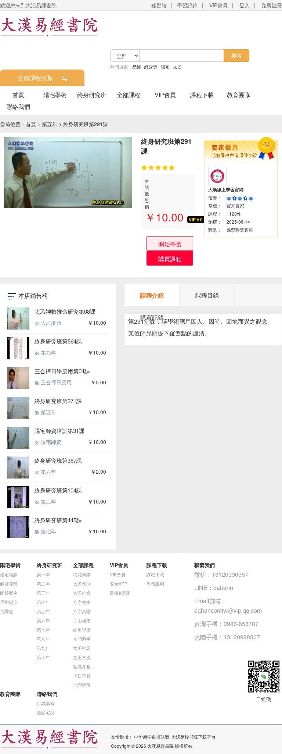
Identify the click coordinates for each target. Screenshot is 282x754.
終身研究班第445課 (58, 520)
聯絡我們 (18, 106)
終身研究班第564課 (58, 341)
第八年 (43, 639)
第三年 (43, 593)
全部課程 (128, 94)
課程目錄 (207, 295)
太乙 (177, 66)
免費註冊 (271, 5)
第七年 (47, 531)
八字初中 (82, 602)
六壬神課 (82, 648)
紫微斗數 (82, 666)
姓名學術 (82, 629)
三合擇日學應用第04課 (62, 371)
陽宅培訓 (9, 574)
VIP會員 (218, 5)
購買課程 (170, 259)
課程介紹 (152, 295)
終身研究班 (91, 94)
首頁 (18, 94)
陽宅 (165, 66)
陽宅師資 (50, 441)
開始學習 (170, 244)
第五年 (49, 124)
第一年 (43, 574)
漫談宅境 (45, 712)
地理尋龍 (82, 685)
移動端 (159, 5)
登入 (244, 5)
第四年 (43, 602)
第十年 (43, 657)
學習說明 (155, 583)
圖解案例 (9, 593)
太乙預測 (82, 583)
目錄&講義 (120, 593)
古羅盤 (6, 611)
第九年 (47, 352)
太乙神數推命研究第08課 (65, 311)
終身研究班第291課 (85, 124)
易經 (136, 66)
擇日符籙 (82, 675)
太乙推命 (50, 322)
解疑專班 (9, 583)
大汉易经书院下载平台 (193, 736)
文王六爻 (82, 657)
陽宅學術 (55, 94)
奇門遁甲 (82, 639)
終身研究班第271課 (58, 401)
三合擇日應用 (55, 382)
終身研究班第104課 (58, 490)
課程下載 (202, 94)
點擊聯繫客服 (240, 230)
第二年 (47, 501)
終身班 (151, 66)
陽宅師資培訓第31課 (59, 430)
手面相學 (82, 620)
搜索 (236, 55)
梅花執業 (82, 574)
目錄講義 (45, 703)
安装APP (118, 583)
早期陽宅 (9, 602)
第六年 (47, 471)
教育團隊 (238, 94)
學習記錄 (187, 5)
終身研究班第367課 (58, 460)
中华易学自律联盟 (151, 736)
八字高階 (82, 611)
